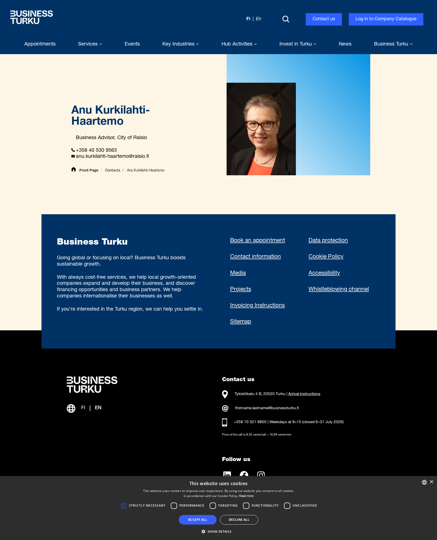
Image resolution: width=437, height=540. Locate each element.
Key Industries (179, 44)
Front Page (88, 170)
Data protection (328, 241)
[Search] (285, 19)
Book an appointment (257, 241)
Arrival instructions (304, 394)
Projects (240, 289)
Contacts (112, 170)
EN (98, 408)
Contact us (324, 19)
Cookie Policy (326, 257)
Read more (246, 496)
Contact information (255, 257)
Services (88, 44)
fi (248, 19)
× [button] (431, 482)
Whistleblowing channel (339, 289)
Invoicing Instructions (257, 306)
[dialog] (218, 508)
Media (238, 273)
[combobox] (424, 482)
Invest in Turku (296, 44)
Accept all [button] (197, 519)
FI (83, 408)
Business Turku (392, 44)
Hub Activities (238, 44)
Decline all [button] (239, 519)
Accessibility (324, 273)
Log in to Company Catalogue (386, 19)
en (258, 19)
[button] (218, 531)
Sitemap (240, 322)
